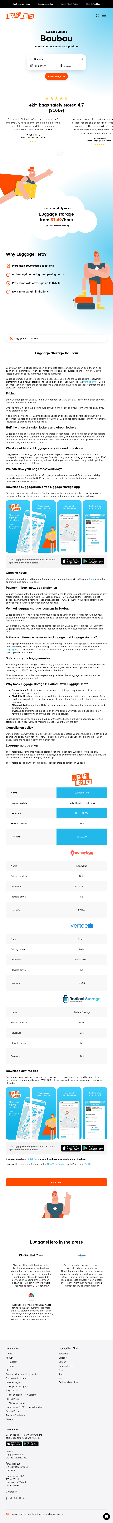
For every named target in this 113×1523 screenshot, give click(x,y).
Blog (8, 1370)
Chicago (63, 1357)
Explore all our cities (68, 1382)
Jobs (11, 1365)
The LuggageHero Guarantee (23, 1394)
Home (9, 1353)
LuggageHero (20, 338)
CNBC (88, 1164)
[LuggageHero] (20, 18)
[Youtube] (20, 1498)
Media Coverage (17, 1402)
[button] (106, 1516)
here (91, 578)
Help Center (12, 1390)
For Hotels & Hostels (16, 1378)
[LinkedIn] (24, 1498)
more (49, 129)
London (62, 1361)
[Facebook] (6, 1498)
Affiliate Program (14, 1382)
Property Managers (18, 1386)
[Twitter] (11, 1498)
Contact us (11, 1491)
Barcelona (63, 1353)
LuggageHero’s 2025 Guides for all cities (25, 1406)
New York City (66, 1365)
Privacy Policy (12, 1411)
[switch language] (97, 15)
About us (10, 1357)
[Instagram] (15, 1498)
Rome (61, 1374)
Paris (61, 1370)
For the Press (12, 1398)
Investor (13, 1361)
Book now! (56, 1182)
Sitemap (10, 1419)
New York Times (55, 1164)
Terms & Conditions (15, 1415)
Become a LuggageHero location (22, 1374)
